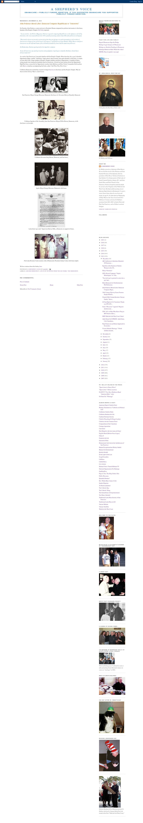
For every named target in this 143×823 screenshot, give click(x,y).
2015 (102, 251)
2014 (102, 253)
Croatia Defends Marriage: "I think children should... (112, 330)
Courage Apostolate (104, 426)
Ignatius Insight (103, 452)
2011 (102, 367)
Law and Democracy (32, 271)
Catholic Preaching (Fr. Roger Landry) (110, 419)
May (104, 350)
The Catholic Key (104, 488)
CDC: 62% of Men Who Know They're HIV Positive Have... (113, 313)
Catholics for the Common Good (108, 421)
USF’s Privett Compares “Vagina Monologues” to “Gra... (111, 274)
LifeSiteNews (103, 462)
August (105, 342)
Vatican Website (103, 504)
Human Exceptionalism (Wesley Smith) (110, 447)
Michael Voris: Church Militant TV (109, 466)
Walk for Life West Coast (106, 509)
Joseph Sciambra (103, 457)
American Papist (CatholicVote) (108, 405)
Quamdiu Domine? (104, 478)
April (104, 353)
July (104, 345)
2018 (102, 242)
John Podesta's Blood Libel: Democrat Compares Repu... (113, 289)
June (104, 348)
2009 (102, 373)
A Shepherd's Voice (71, 9)
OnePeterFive (103, 471)
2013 (102, 256)
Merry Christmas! (107, 271)
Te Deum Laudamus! (105, 485)
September (106, 339)
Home (51, 285)
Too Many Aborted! (104, 495)
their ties (51, 70)
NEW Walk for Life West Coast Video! (113, 316)
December (106, 259)
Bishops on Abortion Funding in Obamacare (111, 47)
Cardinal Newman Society (106, 417)
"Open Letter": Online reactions (108, 390)
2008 (102, 376)
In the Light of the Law (105, 454)
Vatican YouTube (104, 507)
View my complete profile (108, 209)
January (105, 361)
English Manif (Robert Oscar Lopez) (109, 433)
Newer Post (23, 285)
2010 (102, 370)
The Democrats (73, 271)
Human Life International (106, 450)
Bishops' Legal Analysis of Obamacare (110, 45)
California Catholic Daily (106, 412)
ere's (25, 66)
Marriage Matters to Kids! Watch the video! (111, 49)
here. (40, 266)
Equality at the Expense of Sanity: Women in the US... (112, 267)
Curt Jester (102, 428)
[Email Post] (50, 269)
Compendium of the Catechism (108, 424)
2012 (102, 365)
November (106, 334)
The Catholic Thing (104, 490)
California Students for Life (106, 414)
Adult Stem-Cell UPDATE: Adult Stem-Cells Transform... (113, 320)
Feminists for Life (104, 438)
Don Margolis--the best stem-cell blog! (110, 431)
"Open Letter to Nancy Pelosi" (107, 387)
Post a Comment (24, 282)
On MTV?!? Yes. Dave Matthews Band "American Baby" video (110, 393)
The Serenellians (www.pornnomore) (109, 493)
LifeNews (101, 459)
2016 (102, 248)
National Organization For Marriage (109, 469)
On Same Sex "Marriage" (106, 396)
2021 (102, 240)
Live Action (102, 464)
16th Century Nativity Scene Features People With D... (113, 293)
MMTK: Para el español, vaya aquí (109, 52)
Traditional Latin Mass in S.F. (107, 502)
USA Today (41, 30)
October (105, 337)
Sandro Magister (103, 483)
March (105, 356)
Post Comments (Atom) (34, 289)
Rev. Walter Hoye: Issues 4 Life (108, 481)
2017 (102, 245)
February (105, 358)
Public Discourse (104, 476)
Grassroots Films (103, 440)
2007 (102, 378)
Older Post (80, 285)
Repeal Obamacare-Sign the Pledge (109, 42)
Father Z (101, 436)
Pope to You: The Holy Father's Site (109, 473)
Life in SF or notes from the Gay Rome (53, 271)
